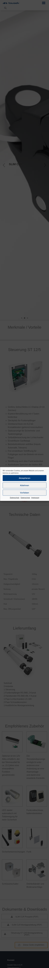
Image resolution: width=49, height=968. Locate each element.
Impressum (35, 498)
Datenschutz (14, 498)
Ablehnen (24, 485)
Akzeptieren (24, 478)
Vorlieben (24, 492)
